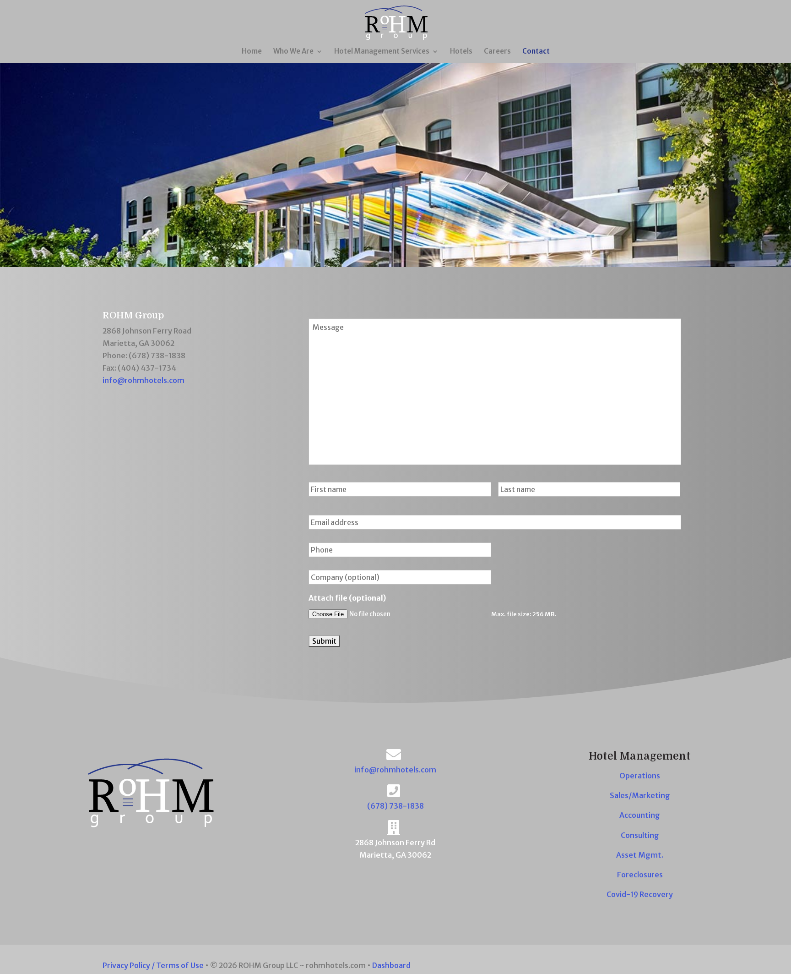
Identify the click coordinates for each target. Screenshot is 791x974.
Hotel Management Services (381, 51)
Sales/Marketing (640, 795)
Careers (497, 51)
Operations (639, 775)
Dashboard (391, 965)
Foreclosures (640, 874)
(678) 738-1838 (395, 805)
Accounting (639, 815)
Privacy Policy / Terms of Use (153, 965)
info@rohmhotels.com (143, 380)
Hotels (461, 51)
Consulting (640, 835)
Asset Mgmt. (639, 854)
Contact (536, 51)
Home (252, 51)
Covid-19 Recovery (640, 894)
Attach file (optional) (347, 597)
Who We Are (293, 51)
